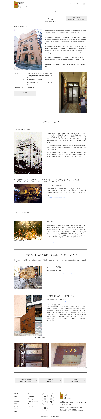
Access (77, 7)
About (18, 11)
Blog (15, 411)
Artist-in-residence (19, 408)
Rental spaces (55, 11)
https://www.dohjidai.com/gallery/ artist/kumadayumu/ (61, 273)
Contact (83, 7)
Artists (44, 11)
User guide (31, 406)
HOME (16, 394)
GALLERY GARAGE (78, 11)
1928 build (65, 11)
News (26, 11)
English (75, 19)
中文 (83, 19)
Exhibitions (35, 11)
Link (29, 408)
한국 (79, 19)
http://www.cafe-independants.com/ (56, 197)
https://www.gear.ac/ (52, 241)
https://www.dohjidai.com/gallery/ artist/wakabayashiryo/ (61, 301)
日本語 (70, 19)
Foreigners (72, 7)
